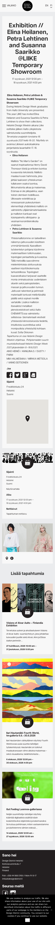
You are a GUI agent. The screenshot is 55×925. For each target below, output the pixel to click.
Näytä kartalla (13, 489)
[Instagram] (13, 893)
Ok (27, 920)
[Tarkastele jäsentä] (12, 558)
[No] (51, 909)
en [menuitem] (46, 5)
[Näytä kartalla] (6, 558)
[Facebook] (5, 893)
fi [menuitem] (51, 5)
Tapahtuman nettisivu (16, 514)
